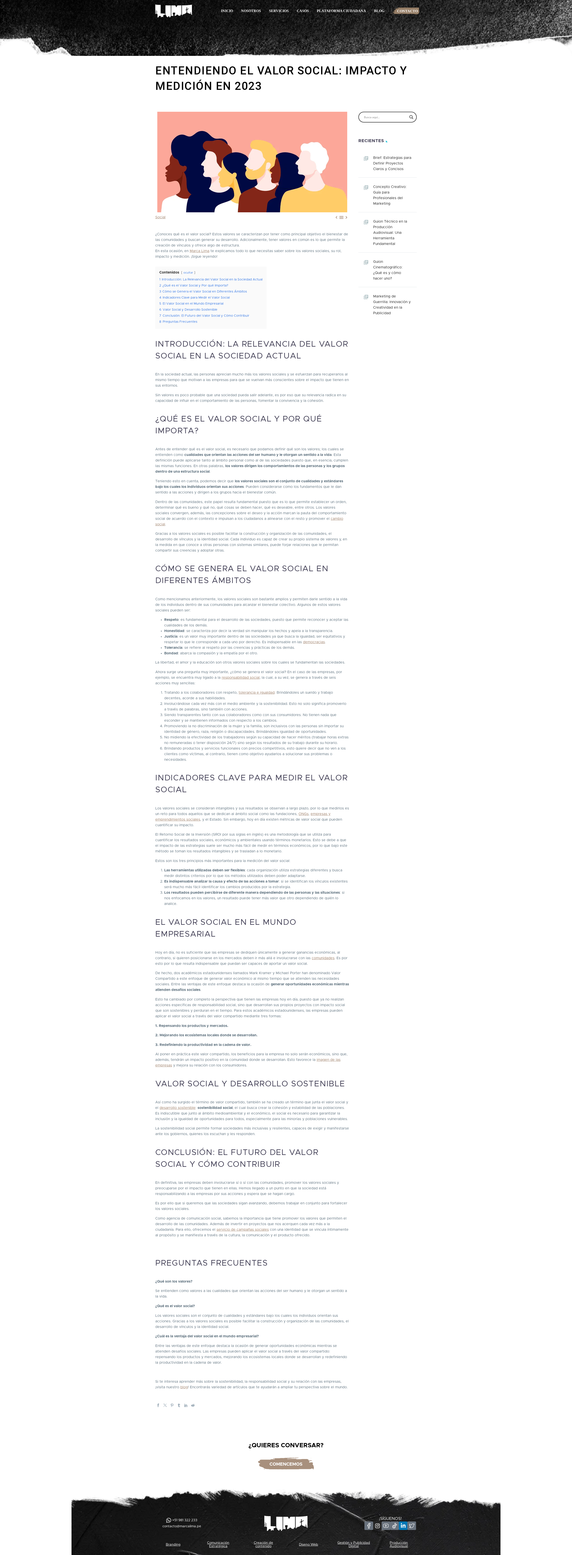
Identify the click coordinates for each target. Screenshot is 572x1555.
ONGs (304, 814)
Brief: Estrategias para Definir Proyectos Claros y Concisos (392, 163)
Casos (303, 11)
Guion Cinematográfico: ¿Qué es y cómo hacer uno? (387, 270)
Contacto (407, 11)
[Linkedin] (403, 1525)
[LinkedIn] (186, 1405)
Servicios (279, 11)
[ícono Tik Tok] (394, 1525)
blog (184, 1387)
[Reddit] (193, 1405)
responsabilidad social (241, 677)
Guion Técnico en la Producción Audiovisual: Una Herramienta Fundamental (390, 233)
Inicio (227, 11)
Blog (379, 11)
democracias (314, 642)
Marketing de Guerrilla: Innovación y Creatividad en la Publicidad (392, 305)
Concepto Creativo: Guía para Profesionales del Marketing (389, 195)
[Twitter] (165, 1405)
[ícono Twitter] (411, 1525)
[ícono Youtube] (386, 1525)
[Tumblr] (179, 1405)
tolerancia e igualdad (257, 692)
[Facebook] (158, 1405)
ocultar (188, 272)
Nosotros (251, 11)
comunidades (323, 958)
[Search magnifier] (411, 117)
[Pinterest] (172, 1405)
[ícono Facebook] (368, 1525)
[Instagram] (377, 1525)
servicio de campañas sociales (243, 1229)
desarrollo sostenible (178, 1108)
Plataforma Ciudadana (341, 11)
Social (160, 217)
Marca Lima (199, 251)
